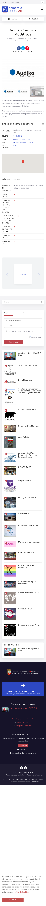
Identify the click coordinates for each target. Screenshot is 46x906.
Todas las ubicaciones (34, 775)
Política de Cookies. (21, 892)
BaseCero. (35, 781)
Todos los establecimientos (15, 775)
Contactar (23, 745)
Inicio (14, 39)
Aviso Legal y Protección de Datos (24, 719)
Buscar (34, 19)
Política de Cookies (23, 722)
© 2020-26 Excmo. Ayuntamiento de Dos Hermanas (20, 779)
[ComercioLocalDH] (12, 9)
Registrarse (8, 313)
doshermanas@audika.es (22, 139)
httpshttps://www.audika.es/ (23, 142)
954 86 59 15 (17, 136)
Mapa (14, 19)
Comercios (22, 39)
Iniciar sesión (20, 313)
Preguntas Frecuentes (24, 726)
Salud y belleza (32, 39)
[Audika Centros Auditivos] (9, 91)
